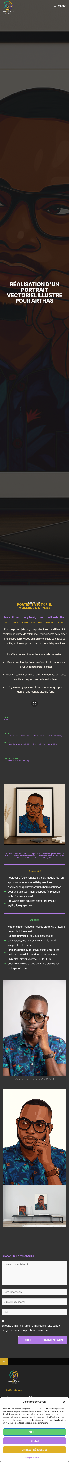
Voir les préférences (34, 1449)
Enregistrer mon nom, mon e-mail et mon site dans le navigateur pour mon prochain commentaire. (31, 1328)
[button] (64, 1401)
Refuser (34, 1440)
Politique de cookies (33, 1457)
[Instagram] (34, 703)
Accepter (34, 1432)
